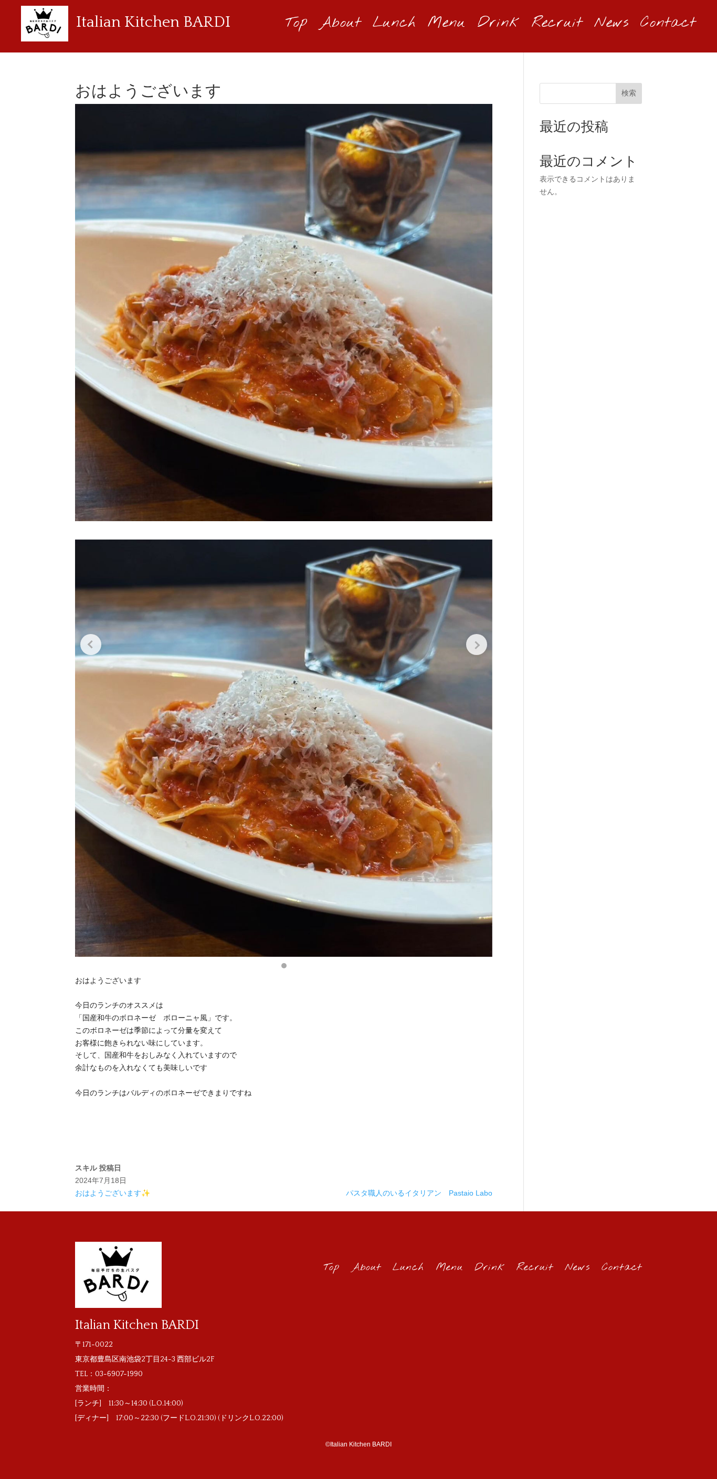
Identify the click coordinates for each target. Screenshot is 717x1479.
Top (296, 25)
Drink (498, 25)
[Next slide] (476, 644)
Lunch (394, 25)
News (611, 25)
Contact (668, 25)
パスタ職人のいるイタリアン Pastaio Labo (419, 1193)
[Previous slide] (90, 644)
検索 (628, 93)
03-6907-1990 (119, 1374)
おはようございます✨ (112, 1193)
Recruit (557, 25)
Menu (447, 25)
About (340, 25)
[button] (284, 965)
